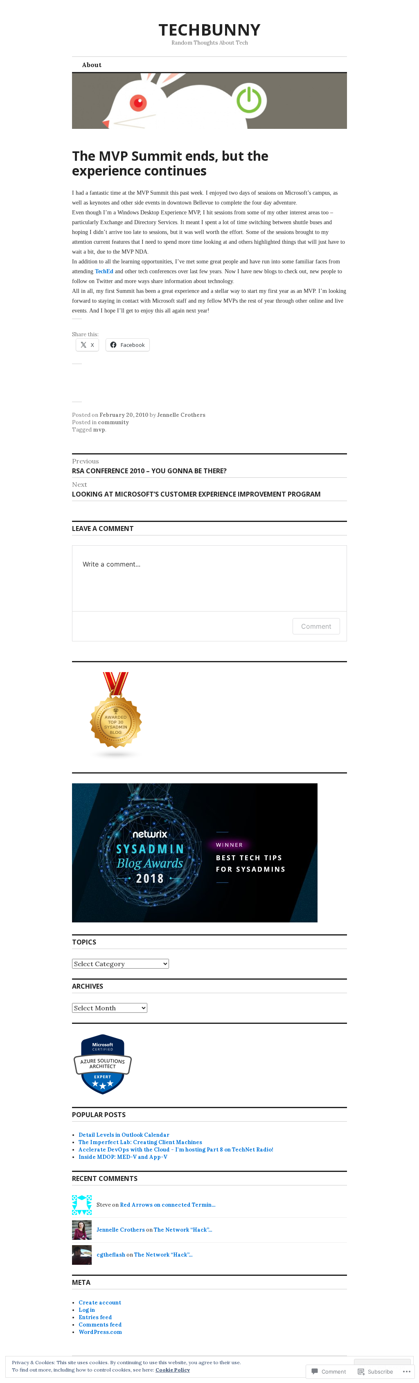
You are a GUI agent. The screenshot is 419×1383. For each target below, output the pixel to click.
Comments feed (100, 1324)
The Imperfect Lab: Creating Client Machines (140, 1142)
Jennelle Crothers (181, 415)
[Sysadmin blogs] (116, 758)
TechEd (104, 271)
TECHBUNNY (209, 29)
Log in (87, 1310)
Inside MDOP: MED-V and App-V (123, 1157)
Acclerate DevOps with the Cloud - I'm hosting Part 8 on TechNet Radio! (176, 1149)
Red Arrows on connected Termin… (168, 1204)
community (113, 422)
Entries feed (95, 1317)
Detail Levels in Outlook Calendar (124, 1134)
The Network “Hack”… (183, 1229)
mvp (99, 429)
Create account (100, 1302)
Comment (316, 626)
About (91, 65)
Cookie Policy (172, 1370)
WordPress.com (100, 1332)
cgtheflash (111, 1254)
